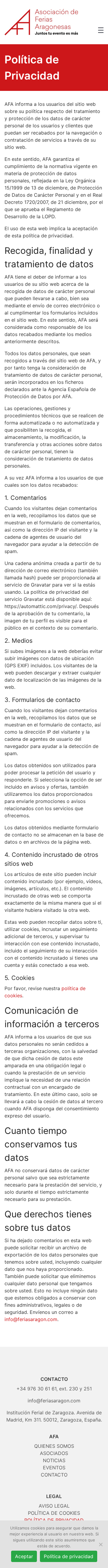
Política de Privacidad (54, 1520)
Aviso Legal (54, 1506)
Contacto (54, 1475)
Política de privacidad (68, 1556)
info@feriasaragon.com (30, 1319)
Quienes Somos (54, 1446)
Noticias (54, 1460)
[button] (101, 30)
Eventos (54, 1468)
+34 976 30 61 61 (36, 1389)
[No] (101, 1544)
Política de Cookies (54, 1513)
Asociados (54, 1453)
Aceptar (24, 1556)
